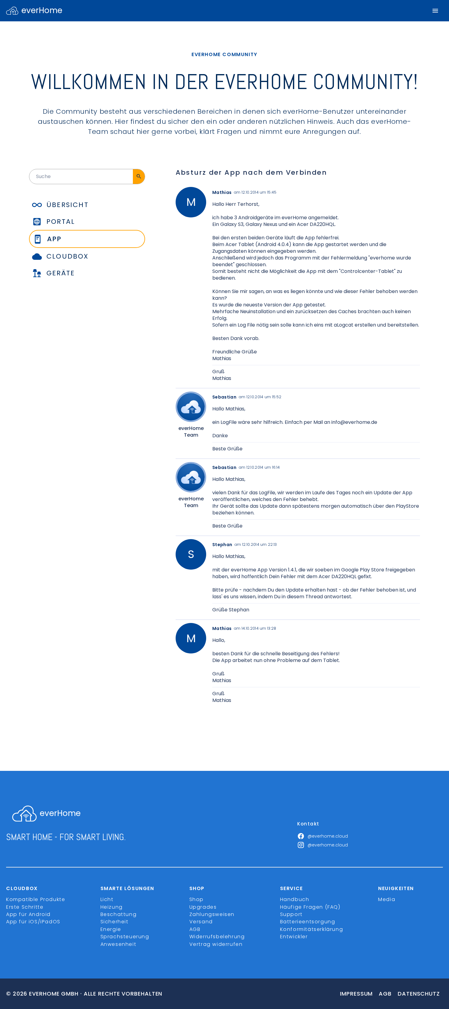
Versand (201, 921)
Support (291, 914)
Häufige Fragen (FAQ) (310, 907)
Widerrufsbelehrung (217, 936)
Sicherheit (114, 921)
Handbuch (294, 899)
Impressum (356, 993)
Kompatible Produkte (35, 899)
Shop (196, 899)
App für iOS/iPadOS (33, 921)
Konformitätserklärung (311, 929)
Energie (110, 929)
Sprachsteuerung (124, 936)
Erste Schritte (24, 907)
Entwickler (294, 936)
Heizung (111, 907)
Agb (385, 993)
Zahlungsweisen (212, 914)
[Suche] (139, 176)
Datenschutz (419, 993)
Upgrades (203, 907)
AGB (195, 929)
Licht (107, 899)
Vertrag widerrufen (216, 944)
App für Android (28, 914)
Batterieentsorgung (307, 921)
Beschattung (118, 914)
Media (386, 899)
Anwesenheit (118, 944)
